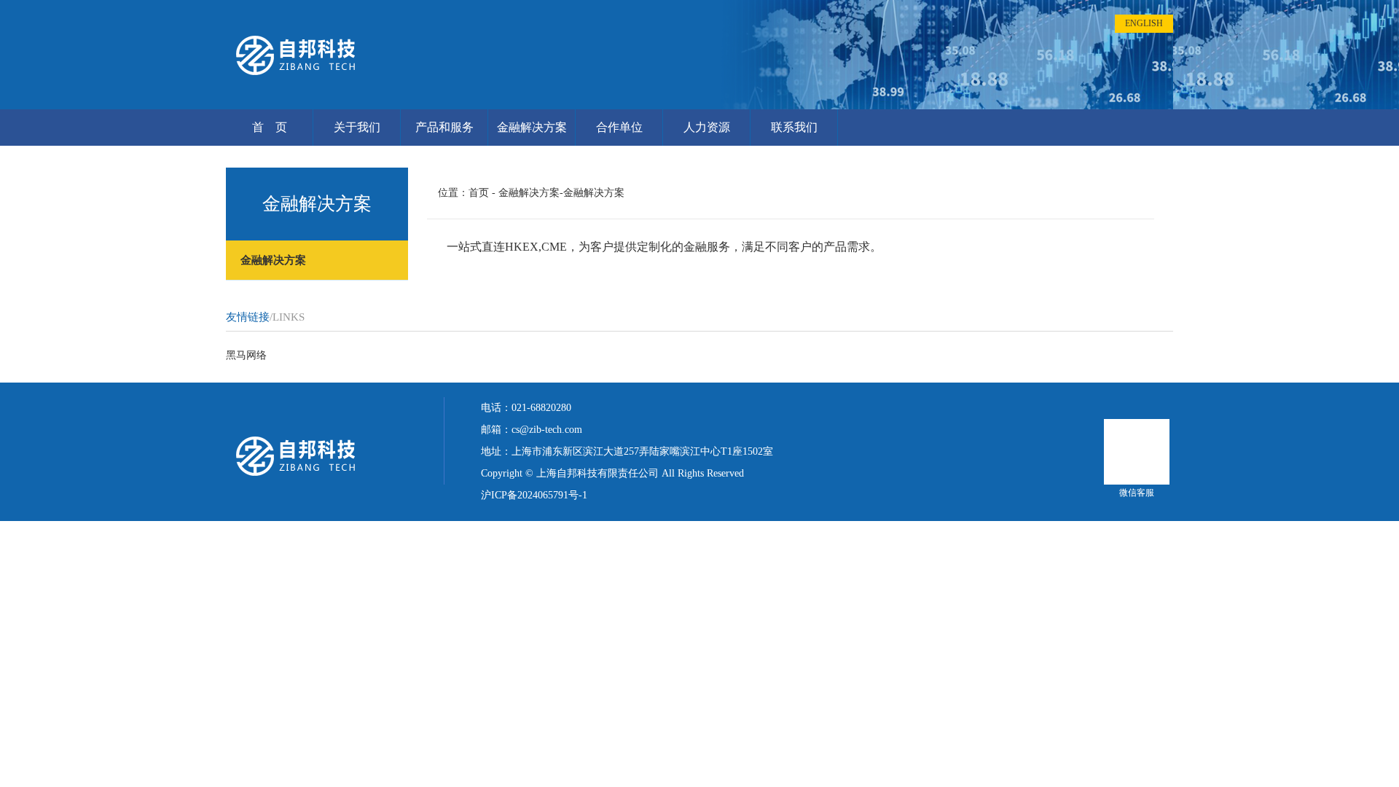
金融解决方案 (532, 127)
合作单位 (619, 127)
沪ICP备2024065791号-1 (534, 495)
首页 (479, 192)
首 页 (269, 127)
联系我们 (794, 127)
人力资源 (706, 127)
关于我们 (357, 127)
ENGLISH (1144, 23)
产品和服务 (444, 127)
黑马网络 (246, 355)
